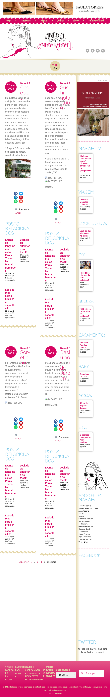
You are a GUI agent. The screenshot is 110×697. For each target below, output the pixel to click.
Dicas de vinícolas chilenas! (84, 202)
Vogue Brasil (83, 542)
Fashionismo (83, 524)
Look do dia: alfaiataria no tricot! (25, 246)
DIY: (81, 254)
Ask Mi (81, 513)
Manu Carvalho (84, 537)
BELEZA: (86, 301)
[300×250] (93, 107)
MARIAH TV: (90, 148)
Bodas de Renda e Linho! (84, 345)
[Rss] (103, 51)
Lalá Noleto (83, 532)
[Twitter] (87, 51)
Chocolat (25, 93)
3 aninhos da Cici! (84, 375)
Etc (17, 676)
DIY (6, 676)
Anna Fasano (83, 511)
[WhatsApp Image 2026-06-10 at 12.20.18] (93, 134)
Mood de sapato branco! (84, 405)
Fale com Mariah (34, 679)
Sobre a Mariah (33, 670)
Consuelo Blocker (85, 519)
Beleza (8, 679)
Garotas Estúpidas (85, 526)
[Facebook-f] (93, 51)
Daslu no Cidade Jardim (65, 365)
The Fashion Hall (85, 539)
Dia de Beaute (84, 521)
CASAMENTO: (91, 335)
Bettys (81, 516)
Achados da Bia (84, 506)
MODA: (85, 395)
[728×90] (55, 14)
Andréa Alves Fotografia (88, 508)
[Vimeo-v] (98, 51)
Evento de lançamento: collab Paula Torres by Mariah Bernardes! (10, 255)
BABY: (83, 366)
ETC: (82, 427)
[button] (16, 193)
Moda (18, 673)
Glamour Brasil (84, 529)
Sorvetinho (25, 357)
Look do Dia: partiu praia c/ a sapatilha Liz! (9, 299)
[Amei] (16, 209)
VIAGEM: (86, 192)
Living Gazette (84, 534)
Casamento (20, 667)
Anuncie (29, 667)
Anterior (24, 561)
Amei (18, 212)
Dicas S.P (25, 83)
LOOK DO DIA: (92, 223)
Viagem (9, 667)
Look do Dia (9, 671)
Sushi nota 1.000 (65, 98)
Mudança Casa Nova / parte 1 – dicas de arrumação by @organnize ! (85, 164)
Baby (17, 670)
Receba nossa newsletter (32, 674)
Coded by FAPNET (56, 694)
